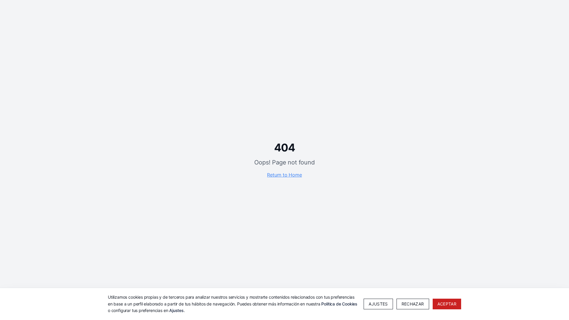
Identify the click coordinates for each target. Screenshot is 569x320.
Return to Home (284, 175)
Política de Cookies (339, 303)
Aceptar (446, 303)
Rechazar (413, 303)
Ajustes (176, 310)
